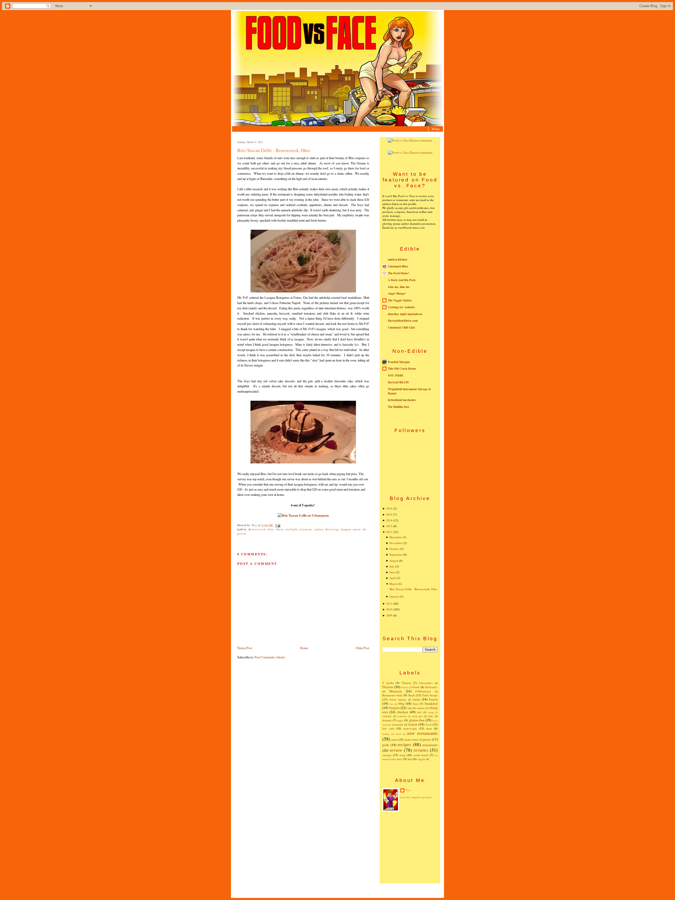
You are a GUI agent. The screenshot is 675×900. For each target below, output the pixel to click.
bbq (401, 703)
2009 (389, 615)
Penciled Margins (399, 362)
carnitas (421, 708)
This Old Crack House (402, 368)
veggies (421, 759)
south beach (420, 755)
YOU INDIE (395, 375)
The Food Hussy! (398, 273)
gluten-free (417, 720)
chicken (402, 712)
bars (391, 703)
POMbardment (423, 691)
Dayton (387, 686)
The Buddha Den (398, 407)
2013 (389, 526)
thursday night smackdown (405, 314)
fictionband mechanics (402, 400)
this (356, 344)
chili (419, 712)
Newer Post (244, 648)
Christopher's (426, 683)
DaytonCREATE (398, 382)
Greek (416, 687)
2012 (389, 532)
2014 (389, 520)
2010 (389, 609)
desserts (387, 720)
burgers (394, 707)
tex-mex (397, 759)
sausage (387, 755)
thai (410, 759)
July (391, 566)
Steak (411, 695)
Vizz (408, 790)
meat (429, 728)
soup (402, 755)
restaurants (430, 744)
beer (415, 704)
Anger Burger (397, 293)
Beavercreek (257, 529)
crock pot (417, 716)
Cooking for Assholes (401, 307)
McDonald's (431, 687)
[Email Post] (277, 525)
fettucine (306, 529)
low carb (388, 728)
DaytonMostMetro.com (403, 321)
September (395, 554)
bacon (433, 699)
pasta (356, 529)
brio (270, 529)
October (394, 549)
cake (409, 708)
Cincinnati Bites (398, 266)
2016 (389, 508)
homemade (397, 724)
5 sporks (388, 683)
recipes (404, 744)
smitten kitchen (397, 259)
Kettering (331, 529)
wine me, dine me (398, 287)
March (393, 584)
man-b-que (410, 728)
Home (436, 129)
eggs (400, 720)
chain (279, 529)
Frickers (404, 687)
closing (431, 712)
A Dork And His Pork (402, 280)
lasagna (346, 529)
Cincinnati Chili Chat (401, 327)
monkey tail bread (391, 733)
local (428, 724)
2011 (389, 603)
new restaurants (422, 733)
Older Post (362, 648)
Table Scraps (430, 695)
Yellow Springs (397, 699)
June (392, 572)
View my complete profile (416, 797)
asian (416, 699)
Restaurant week (392, 695)
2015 (389, 514)
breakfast (431, 703)
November (395, 543)
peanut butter (412, 739)
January (394, 596)
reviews (421, 750)
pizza (427, 739)
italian (318, 529)
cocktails (291, 529)
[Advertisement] (410, 847)
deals (430, 716)
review (396, 750)
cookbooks (402, 716)
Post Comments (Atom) (269, 657)
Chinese (406, 683)
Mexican (395, 691)
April (392, 578)
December (395, 537)
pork (385, 744)
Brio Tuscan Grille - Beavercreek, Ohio (273, 150)
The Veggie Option (400, 300)
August (393, 560)
